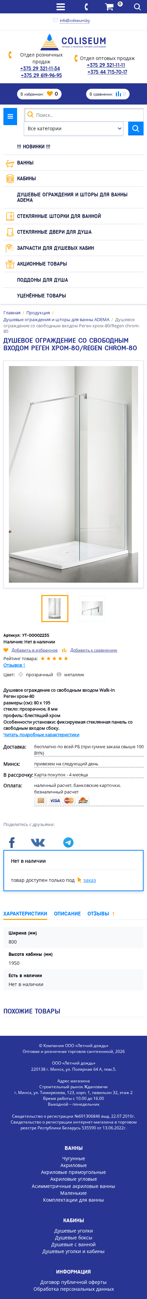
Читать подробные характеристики (41, 734)
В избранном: (39, 94)
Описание (67, 914)
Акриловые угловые (73, 1179)
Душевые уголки (73, 1230)
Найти (136, 128)
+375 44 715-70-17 (107, 72)
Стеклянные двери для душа (54, 232)
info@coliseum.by (75, 20)
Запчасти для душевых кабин (55, 248)
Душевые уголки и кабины (73, 1251)
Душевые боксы (73, 1237)
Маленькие (73, 1193)
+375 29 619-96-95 (41, 75)
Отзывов (14, 665)
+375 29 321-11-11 (106, 65)
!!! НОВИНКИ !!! (33, 146)
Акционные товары (42, 264)
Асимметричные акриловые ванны (73, 1186)
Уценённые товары (41, 296)
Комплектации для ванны (73, 1200)
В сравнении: (108, 94)
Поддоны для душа (42, 280)
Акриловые (74, 1165)
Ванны (25, 163)
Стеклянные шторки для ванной (59, 216)
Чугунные (73, 1158)
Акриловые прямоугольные (73, 1172)
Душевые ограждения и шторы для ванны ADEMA (72, 197)
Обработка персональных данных (74, 1289)
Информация (73, 1272)
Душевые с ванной (73, 1244)
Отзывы (101, 914)
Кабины (26, 178)
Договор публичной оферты (73, 1282)
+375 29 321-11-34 (40, 68)
